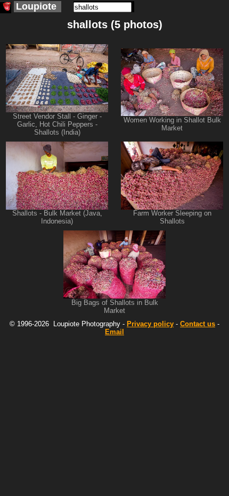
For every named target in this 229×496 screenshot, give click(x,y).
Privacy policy (150, 324)
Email (114, 332)
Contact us (197, 324)
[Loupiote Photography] (5, 7)
